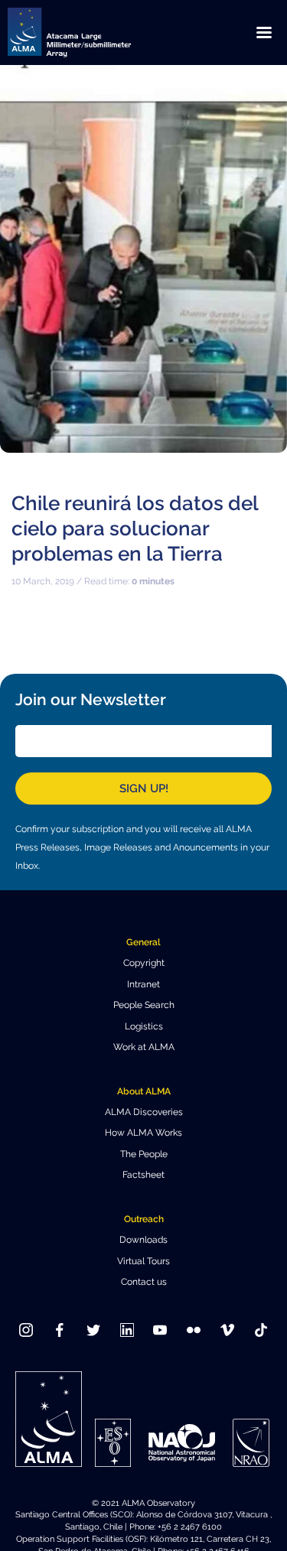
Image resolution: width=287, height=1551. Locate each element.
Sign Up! (143, 788)
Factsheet (143, 1174)
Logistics (144, 1026)
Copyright (144, 963)
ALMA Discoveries (144, 1112)
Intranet (143, 984)
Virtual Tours (143, 1261)
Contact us (144, 1281)
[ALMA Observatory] (88, 32)
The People (144, 1154)
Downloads (143, 1239)
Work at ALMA (143, 1047)
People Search (143, 1005)
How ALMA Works (143, 1132)
